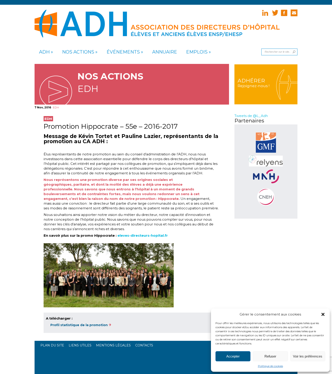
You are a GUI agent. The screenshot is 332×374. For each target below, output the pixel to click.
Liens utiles (80, 345)
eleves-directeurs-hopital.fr (142, 235)
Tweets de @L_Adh (251, 116)
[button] (323, 314)
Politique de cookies (270, 366)
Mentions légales (113, 345)
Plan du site (52, 345)
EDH (56, 107)
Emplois (197, 52)
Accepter (233, 356)
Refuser (270, 356)
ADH (44, 52)
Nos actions (78, 52)
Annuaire (164, 52)
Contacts (144, 345)
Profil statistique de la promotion (79, 325)
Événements (123, 52)
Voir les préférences (307, 356)
